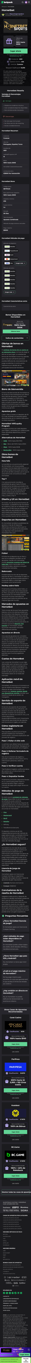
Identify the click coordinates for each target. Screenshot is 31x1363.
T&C (20, 56)
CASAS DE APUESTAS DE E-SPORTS (12, 1228)
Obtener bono (15, 331)
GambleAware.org (14, 56)
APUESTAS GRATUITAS (9, 1273)
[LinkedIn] (18, 1293)
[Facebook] (4, 1293)
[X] (7, 1293)
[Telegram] (10, 1293)
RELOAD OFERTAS (8, 1269)
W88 (5, 441)
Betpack (4, 6)
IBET (4, 1257)
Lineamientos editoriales (11, 1298)
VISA (4, 1238)
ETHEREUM (6, 1245)
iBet (4, 444)
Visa (5, 812)
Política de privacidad (10, 1308)
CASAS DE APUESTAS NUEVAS (11, 1224)
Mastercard (7, 815)
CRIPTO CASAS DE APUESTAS (11, 1222)
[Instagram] (13, 1293)
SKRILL (5, 1240)
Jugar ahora (15, 51)
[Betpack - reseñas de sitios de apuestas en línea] (7, 2)
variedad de (17, 797)
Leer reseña (15, 1051)
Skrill (5, 818)
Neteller (6, 821)
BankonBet (7, 450)
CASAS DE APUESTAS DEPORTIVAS (12, 1220)
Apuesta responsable (10, 1301)
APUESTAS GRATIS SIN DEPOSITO (12, 1265)
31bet (5, 447)
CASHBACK (6, 1271)
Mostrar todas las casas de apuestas (15, 1192)
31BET (4, 1255)
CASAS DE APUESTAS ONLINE (11, 1217)
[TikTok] (15, 1293)
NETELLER (6, 1243)
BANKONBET (6, 1253)
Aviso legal (6, 1310)
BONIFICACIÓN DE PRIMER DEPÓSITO (13, 1267)
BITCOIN (5, 1234)
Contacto (6, 1296)
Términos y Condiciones (10, 1303)
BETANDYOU (6, 1259)
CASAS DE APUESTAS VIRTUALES (11, 1226)
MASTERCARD (7, 1236)
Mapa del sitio (7, 1305)
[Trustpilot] (21, 1293)
